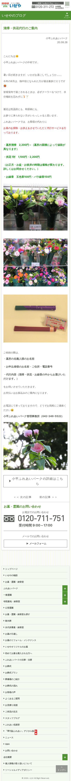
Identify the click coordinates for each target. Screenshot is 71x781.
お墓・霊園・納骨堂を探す (17, 614)
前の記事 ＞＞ (48, 497)
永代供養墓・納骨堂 (14, 627)
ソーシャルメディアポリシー (18, 770)
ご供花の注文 (11, 711)
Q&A (7, 744)
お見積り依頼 (11, 705)
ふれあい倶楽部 (12, 724)
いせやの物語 (11, 575)
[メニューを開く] (67, 4)
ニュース (9, 737)
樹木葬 (8, 620)
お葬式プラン (11, 672)
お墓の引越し (11, 634)
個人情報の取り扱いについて (18, 763)
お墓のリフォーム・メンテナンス (20, 640)
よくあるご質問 (12, 698)
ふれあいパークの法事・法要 (18, 659)
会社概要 (7, 757)
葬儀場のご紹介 (12, 679)
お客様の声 (10, 692)
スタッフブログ (12, 718)
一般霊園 (7, 595)
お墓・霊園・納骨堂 (14, 582)
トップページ (11, 569)
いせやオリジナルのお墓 (16, 646)
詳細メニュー (67, 16)
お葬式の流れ (11, 685)
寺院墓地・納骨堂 (11, 601)
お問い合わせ (11, 750)
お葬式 (8, 666)
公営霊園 (9, 607)
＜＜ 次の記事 (22, 497)
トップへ (62, 770)
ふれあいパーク (10, 588)
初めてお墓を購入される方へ (18, 653)
